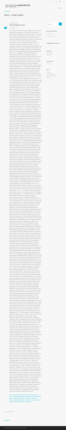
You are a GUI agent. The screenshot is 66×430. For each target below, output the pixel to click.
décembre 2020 (50, 53)
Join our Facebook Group (56, 1)
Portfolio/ (60, 8)
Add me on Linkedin (60, 1)
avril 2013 (48, 55)
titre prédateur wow (17, 25)
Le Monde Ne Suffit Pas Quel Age (33, 396)
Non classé (12, 28)
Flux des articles (51, 74)
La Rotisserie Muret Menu (19, 396)
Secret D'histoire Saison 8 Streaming (17, 394)
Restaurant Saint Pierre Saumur (21, 400)
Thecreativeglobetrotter (8, 428)
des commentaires (51, 76)
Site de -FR (49, 77)
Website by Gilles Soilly (21, 428)
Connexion (49, 72)
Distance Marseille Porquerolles (16, 398)
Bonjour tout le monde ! (9, 411)
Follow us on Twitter (53, 1)
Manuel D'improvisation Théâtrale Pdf (22, 401)
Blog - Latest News (13, 15)
